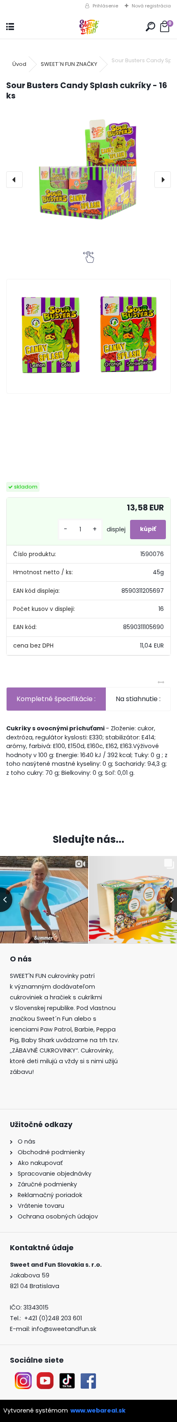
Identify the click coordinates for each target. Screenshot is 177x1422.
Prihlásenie (105, 5)
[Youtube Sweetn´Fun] (45, 1377)
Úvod (19, 64)
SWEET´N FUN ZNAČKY (69, 64)
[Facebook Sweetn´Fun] (86, 1377)
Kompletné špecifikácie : (55, 699)
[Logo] (88, 26)
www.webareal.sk (98, 1410)
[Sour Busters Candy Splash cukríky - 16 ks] (88, 169)
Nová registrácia (151, 5)
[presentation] (14, 179)
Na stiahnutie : (138, 699)
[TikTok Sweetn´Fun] (67, 1377)
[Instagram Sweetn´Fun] (23, 1377)
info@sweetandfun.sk (64, 1329)
